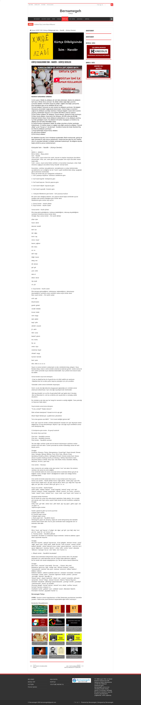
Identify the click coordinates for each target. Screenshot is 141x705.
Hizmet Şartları (50, 4)
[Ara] (112, 5)
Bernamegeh (70, 11)
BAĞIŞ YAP (37, 4)
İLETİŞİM (43, 4)
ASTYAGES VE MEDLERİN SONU (40, 666)
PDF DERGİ (72, 19)
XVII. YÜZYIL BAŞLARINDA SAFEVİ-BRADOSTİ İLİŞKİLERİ (72, 666)
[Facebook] (97, 5)
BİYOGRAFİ (37, 19)
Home (33, 30)
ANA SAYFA (31, 19)
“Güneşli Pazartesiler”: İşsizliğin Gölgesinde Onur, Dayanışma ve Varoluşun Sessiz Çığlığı (60, 24)
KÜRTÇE (87, 19)
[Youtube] (100, 5)
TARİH (53, 19)
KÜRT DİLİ (64, 19)
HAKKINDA (79, 19)
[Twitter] (99, 5)
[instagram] (102, 5)
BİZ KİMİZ (31, 4)
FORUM (59, 19)
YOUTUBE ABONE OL (57, 684)
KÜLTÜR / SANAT (46, 19)
